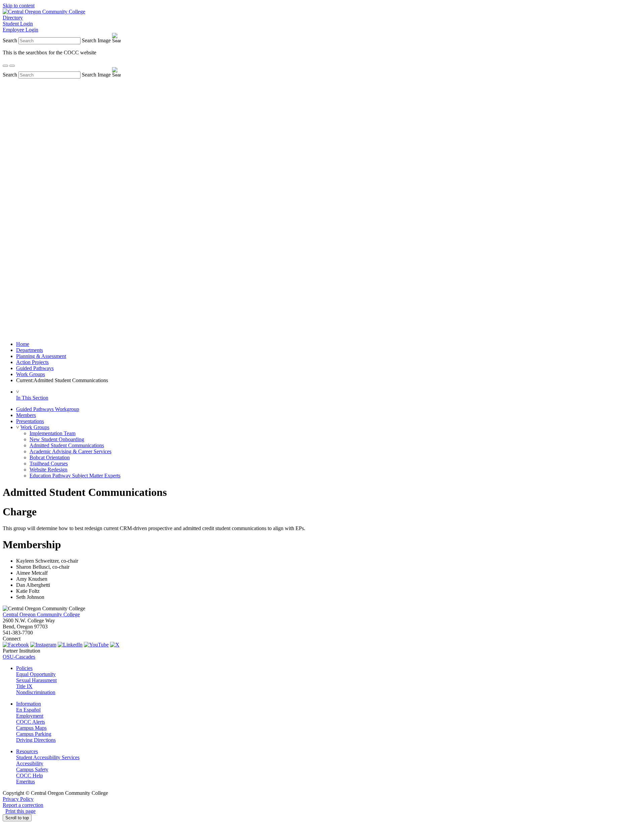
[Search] (5, 66)
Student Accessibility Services (47, 757)
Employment (29, 716)
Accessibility (29, 763)
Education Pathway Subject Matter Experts (75, 475)
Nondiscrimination (35, 692)
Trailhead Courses (49, 463)
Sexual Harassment (36, 680)
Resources (27, 751)
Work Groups (30, 374)
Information (28, 704)
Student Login (18, 24)
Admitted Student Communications (67, 445)
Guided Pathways (35, 368)
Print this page (20, 811)
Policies (24, 668)
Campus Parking (33, 734)
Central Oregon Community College (41, 614)
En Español (28, 710)
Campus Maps (31, 728)
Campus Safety (32, 769)
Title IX (24, 686)
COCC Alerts (30, 722)
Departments (29, 350)
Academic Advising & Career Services (70, 451)
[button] (17, 427)
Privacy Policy (18, 799)
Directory (13, 17)
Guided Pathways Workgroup (47, 409)
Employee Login (20, 30)
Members (26, 415)
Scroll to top (17, 817)
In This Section (32, 398)
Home (22, 344)
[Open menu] (12, 66)
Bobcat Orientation (50, 457)
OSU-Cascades (19, 657)
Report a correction (23, 805)
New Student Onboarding (57, 439)
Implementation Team (52, 433)
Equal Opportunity (36, 674)
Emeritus (25, 781)
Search (10, 40)
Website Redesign (48, 469)
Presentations (30, 421)
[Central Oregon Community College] (44, 11)
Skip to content (19, 5)
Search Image (96, 40)
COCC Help (29, 775)
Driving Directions (36, 740)
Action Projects (32, 362)
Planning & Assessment (41, 356)
